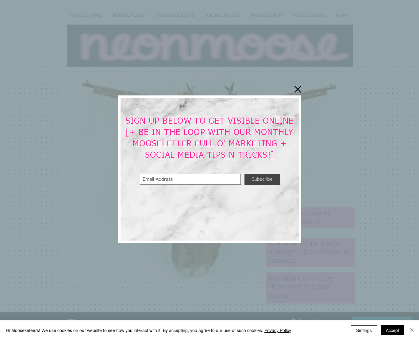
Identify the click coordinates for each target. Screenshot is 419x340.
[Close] (411, 330)
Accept (392, 330)
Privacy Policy (277, 330)
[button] (297, 89)
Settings (364, 330)
